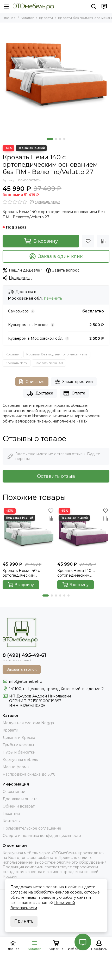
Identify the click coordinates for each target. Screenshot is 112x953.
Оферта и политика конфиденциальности (42, 835)
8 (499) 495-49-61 (24, 655)
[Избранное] (88, 241)
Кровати (46, 18)
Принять (24, 921)
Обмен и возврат (19, 806)
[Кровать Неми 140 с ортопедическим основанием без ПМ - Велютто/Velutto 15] (83, 533)
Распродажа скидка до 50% (29, 774)
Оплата (78, 393)
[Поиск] (94, 6)
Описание (35, 381)
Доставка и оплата (20, 799)
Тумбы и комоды (18, 745)
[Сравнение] (103, 241)
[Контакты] (104, 6)
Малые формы (16, 767)
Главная (9, 18)
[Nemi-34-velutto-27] (56, 79)
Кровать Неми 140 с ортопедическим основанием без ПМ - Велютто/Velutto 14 (23, 573)
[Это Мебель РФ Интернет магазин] (33, 6)
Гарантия (11, 813)
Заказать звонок (22, 669)
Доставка (44, 393)
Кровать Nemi (16, 363)
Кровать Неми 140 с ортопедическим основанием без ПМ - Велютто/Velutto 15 (77, 573)
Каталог (27, 18)
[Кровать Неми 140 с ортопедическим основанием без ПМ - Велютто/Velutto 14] (29, 533)
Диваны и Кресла (19, 737)
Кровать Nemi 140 (49, 363)
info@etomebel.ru (25, 681)
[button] (50, 139)
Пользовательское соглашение (32, 828)
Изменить (53, 298)
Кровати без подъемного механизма (57, 354)
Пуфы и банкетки (19, 752)
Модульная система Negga (28, 723)
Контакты (11, 821)
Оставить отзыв (56, 476)
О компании (14, 791)
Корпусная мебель (20, 759)
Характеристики (77, 381)
